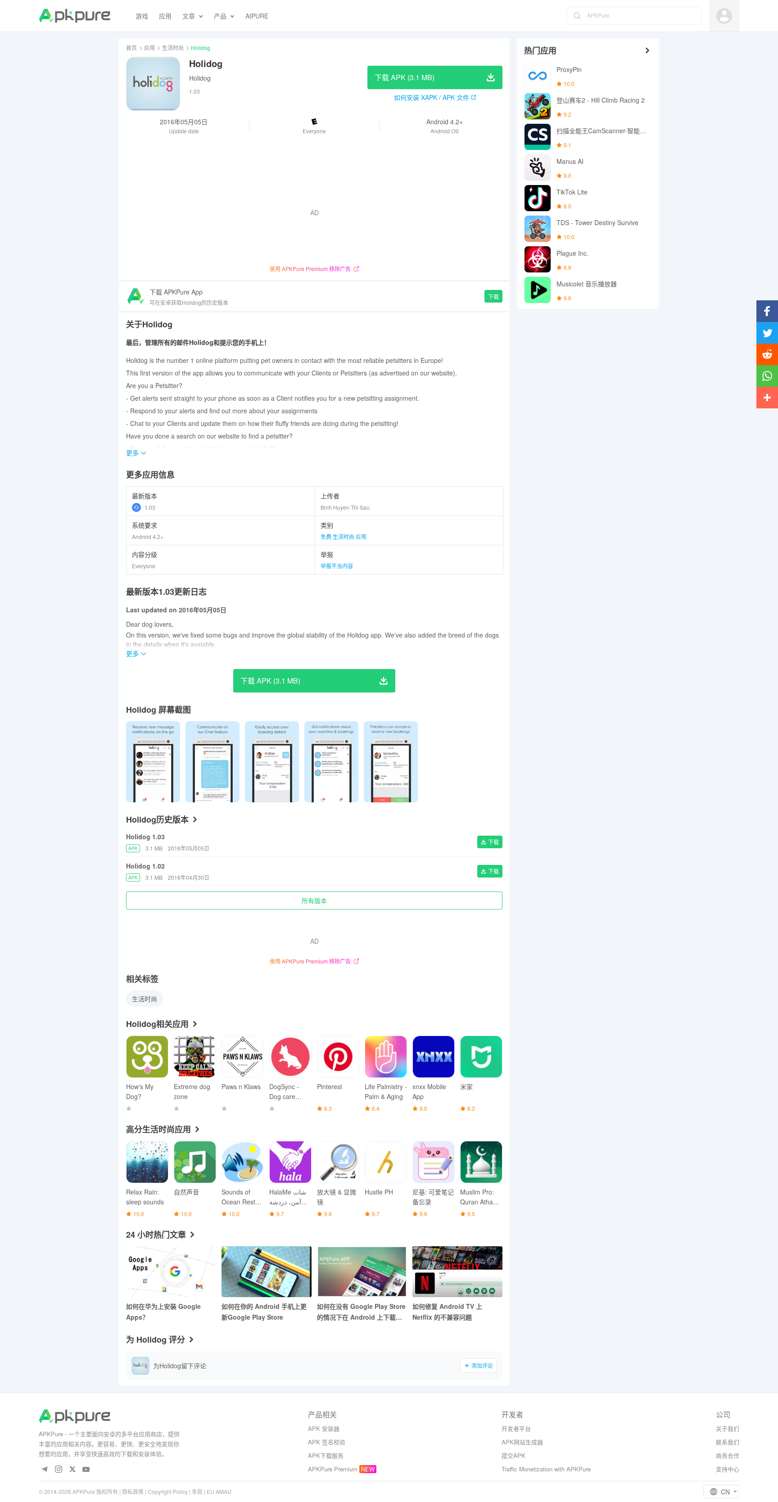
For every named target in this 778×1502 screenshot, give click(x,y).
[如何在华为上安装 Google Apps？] (171, 1271)
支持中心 (727, 1469)
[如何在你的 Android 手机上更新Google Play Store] (267, 1271)
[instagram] (58, 1469)
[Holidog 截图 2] (272, 761)
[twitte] (72, 1469)
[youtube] (86, 1469)
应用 (149, 47)
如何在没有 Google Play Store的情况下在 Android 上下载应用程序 (361, 1312)
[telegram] (44, 1469)
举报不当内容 (337, 566)
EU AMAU (219, 1491)
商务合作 (727, 1455)
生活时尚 (173, 47)
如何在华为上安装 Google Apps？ (163, 1311)
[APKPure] (74, 16)
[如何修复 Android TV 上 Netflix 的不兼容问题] (457, 1271)
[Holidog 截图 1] (212, 761)
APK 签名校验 (326, 1442)
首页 (131, 47)
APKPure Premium (332, 1469)
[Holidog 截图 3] (331, 761)
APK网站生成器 (522, 1442)
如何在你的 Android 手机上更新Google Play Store (264, 1311)
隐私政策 (133, 1491)
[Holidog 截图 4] (391, 761)
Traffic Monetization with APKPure (546, 1469)
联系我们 (727, 1442)
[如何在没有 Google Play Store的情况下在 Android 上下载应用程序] (362, 1271)
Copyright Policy (168, 1491)
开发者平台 (516, 1428)
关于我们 (727, 1428)
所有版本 (314, 900)
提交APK (513, 1455)
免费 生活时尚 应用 (343, 536)
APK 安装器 (323, 1428)
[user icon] (724, 16)
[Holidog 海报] (153, 761)
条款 (197, 1491)
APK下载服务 (326, 1455)
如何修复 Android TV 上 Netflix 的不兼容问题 (447, 1311)
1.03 (150, 507)
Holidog (200, 77)
